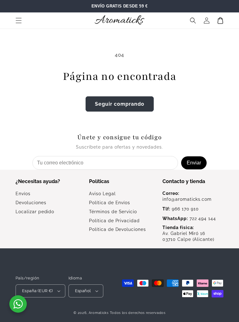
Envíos (23, 193)
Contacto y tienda (183, 181)
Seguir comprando (119, 104)
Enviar (194, 162)
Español (83, 290)
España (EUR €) (37, 290)
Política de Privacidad (114, 220)
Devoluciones (31, 202)
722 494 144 (189, 218)
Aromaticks (99, 313)
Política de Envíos (109, 202)
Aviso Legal (102, 193)
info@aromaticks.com (187, 196)
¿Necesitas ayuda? (38, 181)
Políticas (99, 181)
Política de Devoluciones (117, 229)
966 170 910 (180, 208)
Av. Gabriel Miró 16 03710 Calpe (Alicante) (188, 233)
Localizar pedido (35, 211)
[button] (19, 20)
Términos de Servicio (113, 211)
